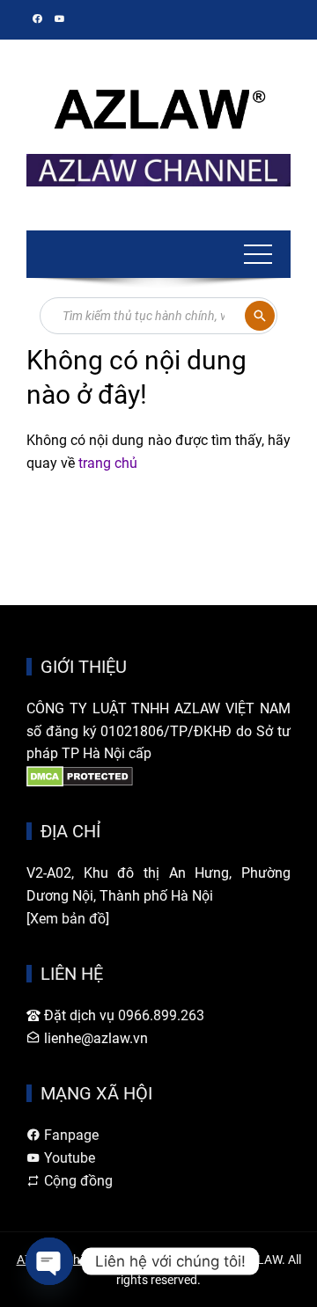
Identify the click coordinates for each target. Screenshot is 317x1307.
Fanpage (70, 1135)
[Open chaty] (49, 1261)
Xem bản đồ (68, 918)
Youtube (68, 1158)
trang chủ (107, 463)
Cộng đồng (77, 1180)
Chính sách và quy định (129, 1259)
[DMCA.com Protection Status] (79, 776)
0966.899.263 (161, 1015)
